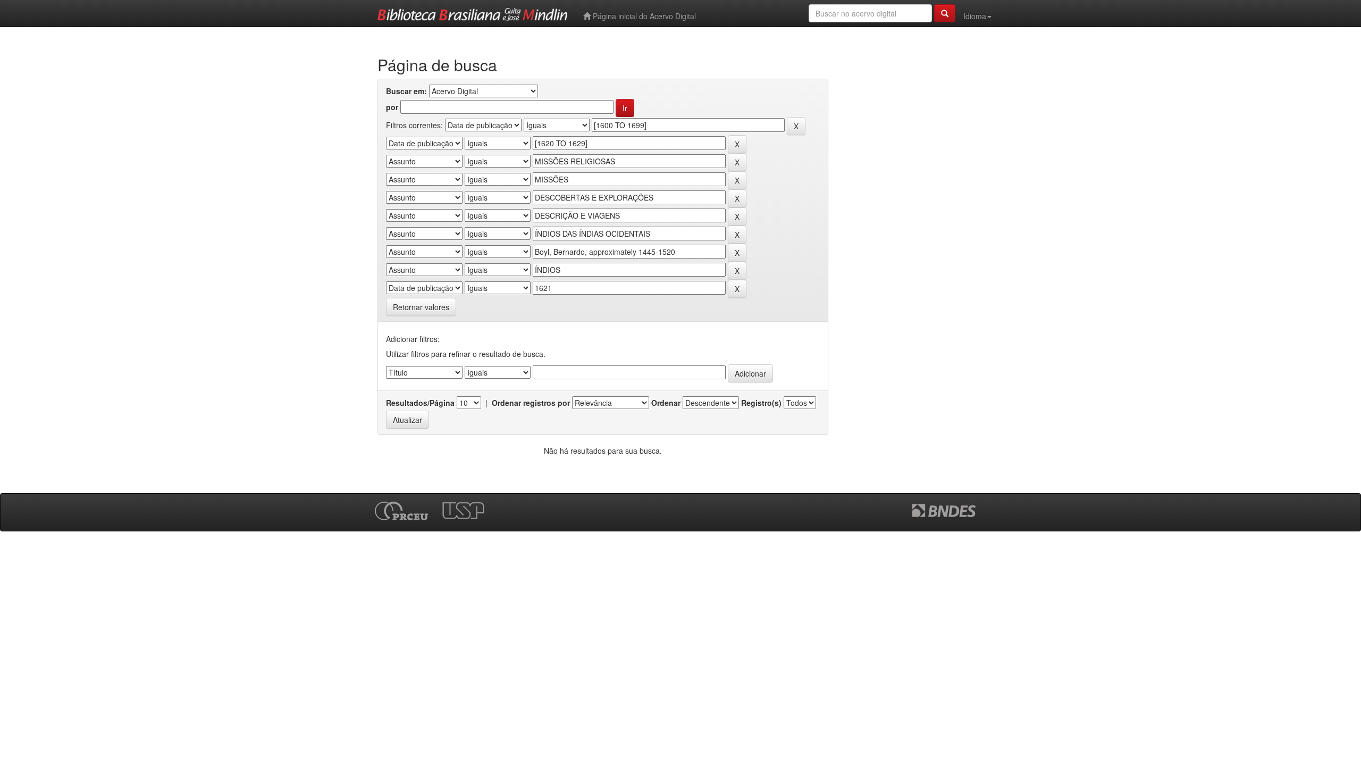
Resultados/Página (420, 402)
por (392, 107)
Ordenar (665, 402)
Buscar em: (406, 91)
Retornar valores (421, 307)
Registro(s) (761, 402)
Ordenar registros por (531, 402)
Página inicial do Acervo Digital (643, 16)
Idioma (974, 16)
